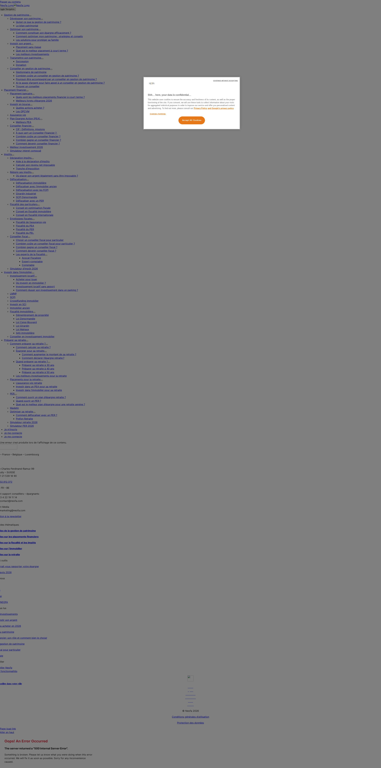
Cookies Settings (158, 114)
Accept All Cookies (191, 120)
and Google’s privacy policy (221, 108)
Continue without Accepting (225, 80)
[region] (191, 103)
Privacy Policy (200, 108)
